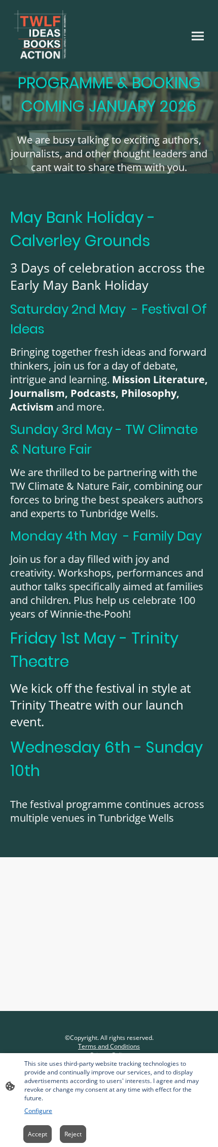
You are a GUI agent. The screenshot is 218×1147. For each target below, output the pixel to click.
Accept (37, 1134)
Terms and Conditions (109, 1046)
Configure (38, 1110)
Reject (73, 1134)
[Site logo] (40, 36)
